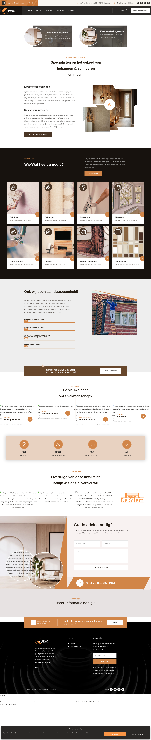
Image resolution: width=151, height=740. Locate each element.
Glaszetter (120, 217)
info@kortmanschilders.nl (125, 3)
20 (84, 702)
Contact (71, 10)
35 (91, 702)
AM (1, 702)
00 (76, 702)
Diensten (49, 10)
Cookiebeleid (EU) (75, 647)
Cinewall (49, 261)
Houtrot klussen (87, 419)
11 (14, 705)
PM (35, 702)
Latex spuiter (16, 261)
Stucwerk (121, 416)
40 (93, 702)
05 (78, 702)
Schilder (14, 217)
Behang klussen (12, 419)
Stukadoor (85, 217)
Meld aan (104, 661)
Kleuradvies (120, 261)
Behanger (49, 217)
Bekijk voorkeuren (137, 734)
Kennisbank (60, 10)
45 (95, 702)
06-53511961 (30, 3)
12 (16, 705)
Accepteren (114, 734)
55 (100, 702)
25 (87, 702)
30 (89, 702)
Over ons (39, 10)
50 (98, 702)
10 (12, 705)
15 (82, 702)
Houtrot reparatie (88, 261)
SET (1, 708)
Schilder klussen (50, 413)
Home (30, 10)
